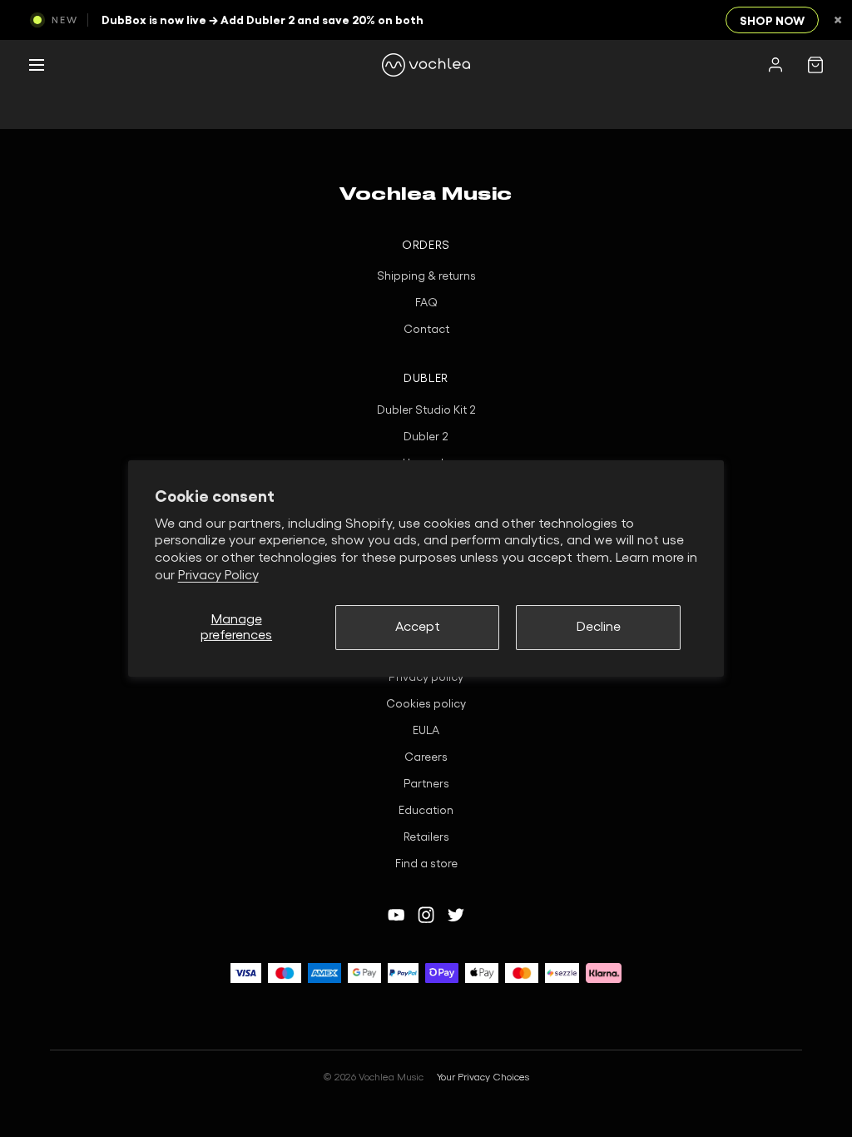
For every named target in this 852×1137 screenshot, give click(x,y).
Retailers (426, 837)
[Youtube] (396, 914)
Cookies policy (426, 704)
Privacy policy (426, 677)
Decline (599, 626)
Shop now (772, 21)
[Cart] (815, 65)
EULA (426, 731)
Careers (426, 757)
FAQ (426, 303)
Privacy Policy (218, 575)
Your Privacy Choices (483, 1077)
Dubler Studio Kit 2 (426, 410)
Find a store (426, 864)
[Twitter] (456, 914)
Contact (426, 329)
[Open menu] (36, 65)
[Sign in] (775, 65)
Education (426, 811)
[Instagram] (426, 914)
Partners (426, 784)
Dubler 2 (426, 437)
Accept (417, 626)
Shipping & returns (426, 276)
